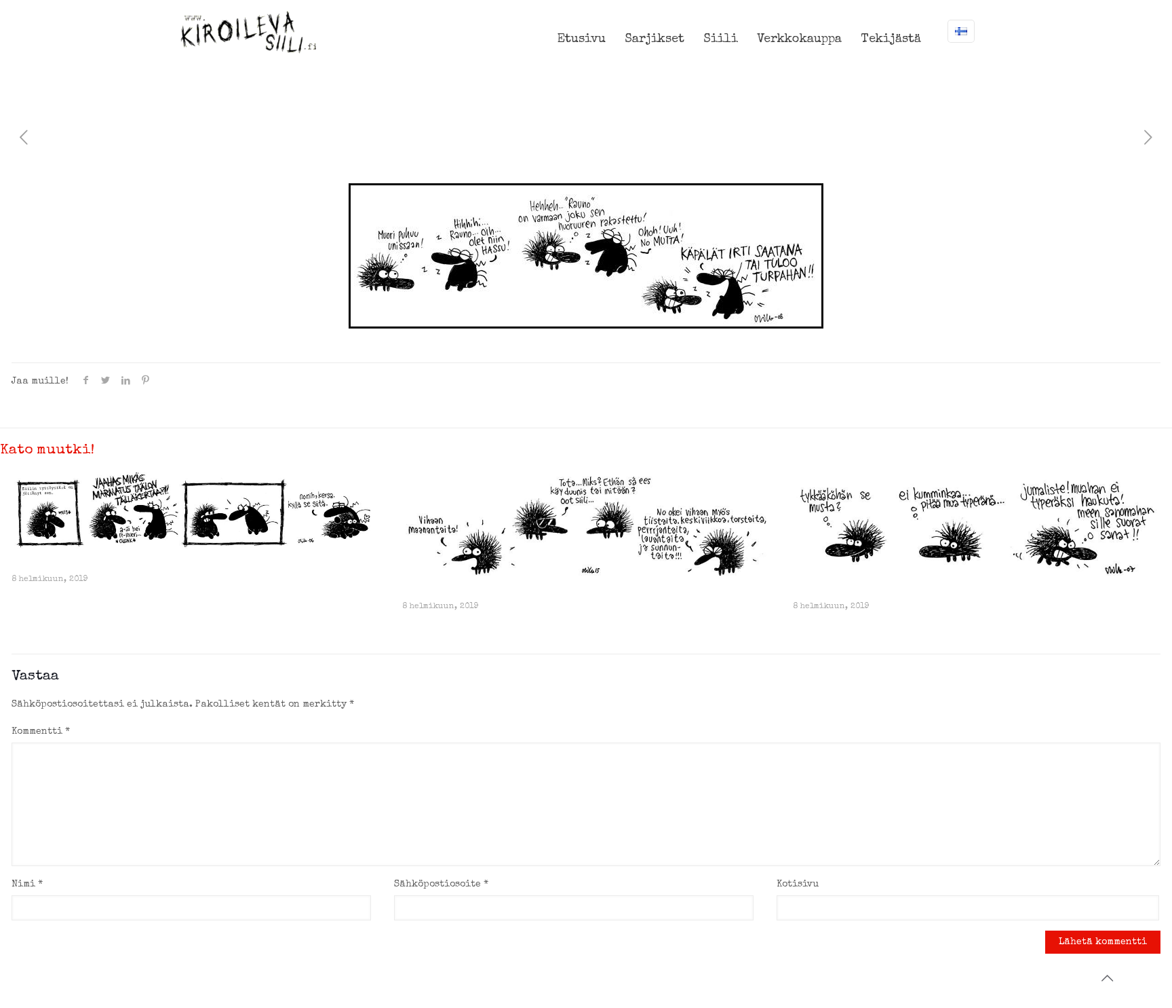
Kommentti (41, 731)
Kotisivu (798, 884)
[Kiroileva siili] (248, 32)
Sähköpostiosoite (441, 884)
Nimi (27, 884)
